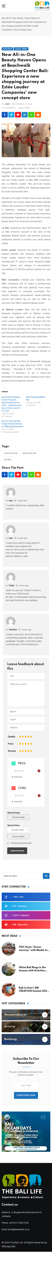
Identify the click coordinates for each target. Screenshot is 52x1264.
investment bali (10, 453)
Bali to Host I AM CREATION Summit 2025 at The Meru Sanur (33, 991)
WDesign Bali (8, 1246)
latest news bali (29, 453)
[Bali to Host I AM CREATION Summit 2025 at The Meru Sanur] (9, 989)
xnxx (11, 500)
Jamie (7, 104)
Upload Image (13, 813)
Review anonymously (21, 843)
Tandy (11, 585)
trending (7, 459)
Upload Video (13, 825)
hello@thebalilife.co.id (18, 1229)
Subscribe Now (26, 1095)
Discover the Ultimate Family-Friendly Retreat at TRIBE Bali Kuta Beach (12, 424)
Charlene (13, 629)
